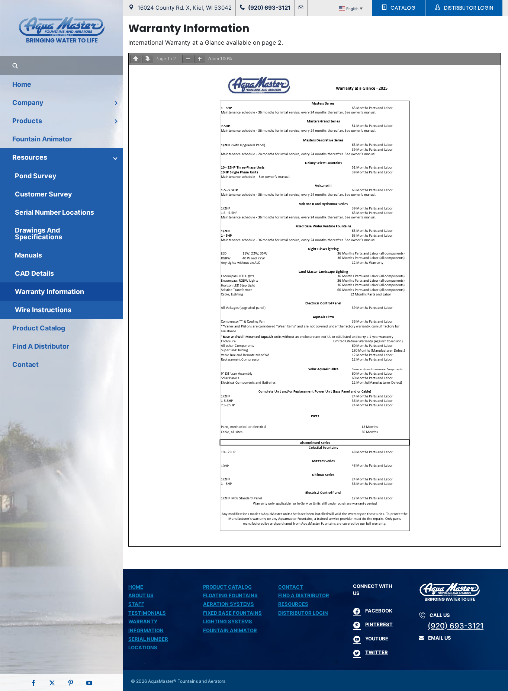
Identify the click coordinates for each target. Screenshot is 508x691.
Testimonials (147, 613)
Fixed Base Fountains (232, 613)
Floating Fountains (230, 595)
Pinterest (379, 624)
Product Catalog (227, 587)
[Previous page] (135, 59)
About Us (141, 595)
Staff (136, 604)
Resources (293, 604)
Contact (290, 587)
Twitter (376, 652)
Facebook (378, 611)
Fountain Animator (230, 630)
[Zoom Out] (187, 59)
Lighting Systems (227, 621)
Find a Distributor (303, 595)
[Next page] (147, 59)
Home (135, 587)
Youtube (376, 639)
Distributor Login (303, 613)
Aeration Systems (228, 604)
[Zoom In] (199, 59)
